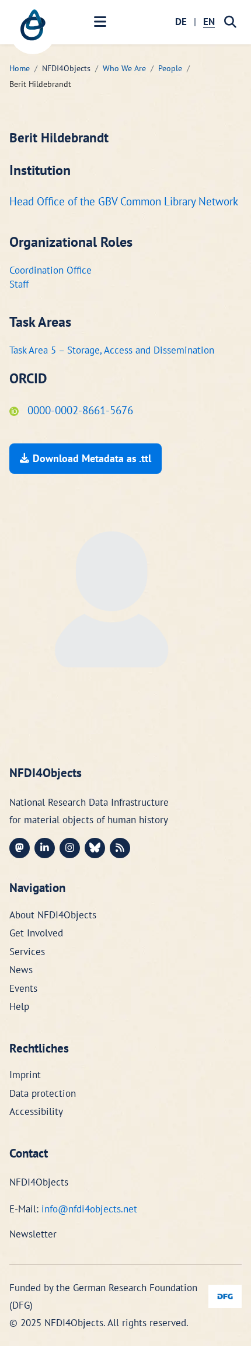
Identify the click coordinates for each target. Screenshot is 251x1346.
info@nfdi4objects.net (89, 1208)
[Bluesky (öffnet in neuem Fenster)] (95, 848)
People (170, 68)
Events (23, 988)
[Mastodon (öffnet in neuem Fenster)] (19, 848)
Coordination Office (50, 270)
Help (19, 1006)
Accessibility (36, 1111)
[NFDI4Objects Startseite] (32, 31)
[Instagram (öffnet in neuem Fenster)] (70, 848)
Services (27, 951)
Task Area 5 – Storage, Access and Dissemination (111, 350)
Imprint (25, 1074)
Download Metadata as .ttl (92, 458)
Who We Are (124, 68)
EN (209, 21)
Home (19, 68)
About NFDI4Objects (52, 914)
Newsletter (33, 1234)
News (21, 969)
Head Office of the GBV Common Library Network (123, 201)
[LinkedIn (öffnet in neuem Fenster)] (44, 848)
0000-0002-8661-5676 (79, 410)
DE (181, 21)
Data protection (42, 1093)
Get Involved (36, 933)
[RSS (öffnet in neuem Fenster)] (120, 848)
